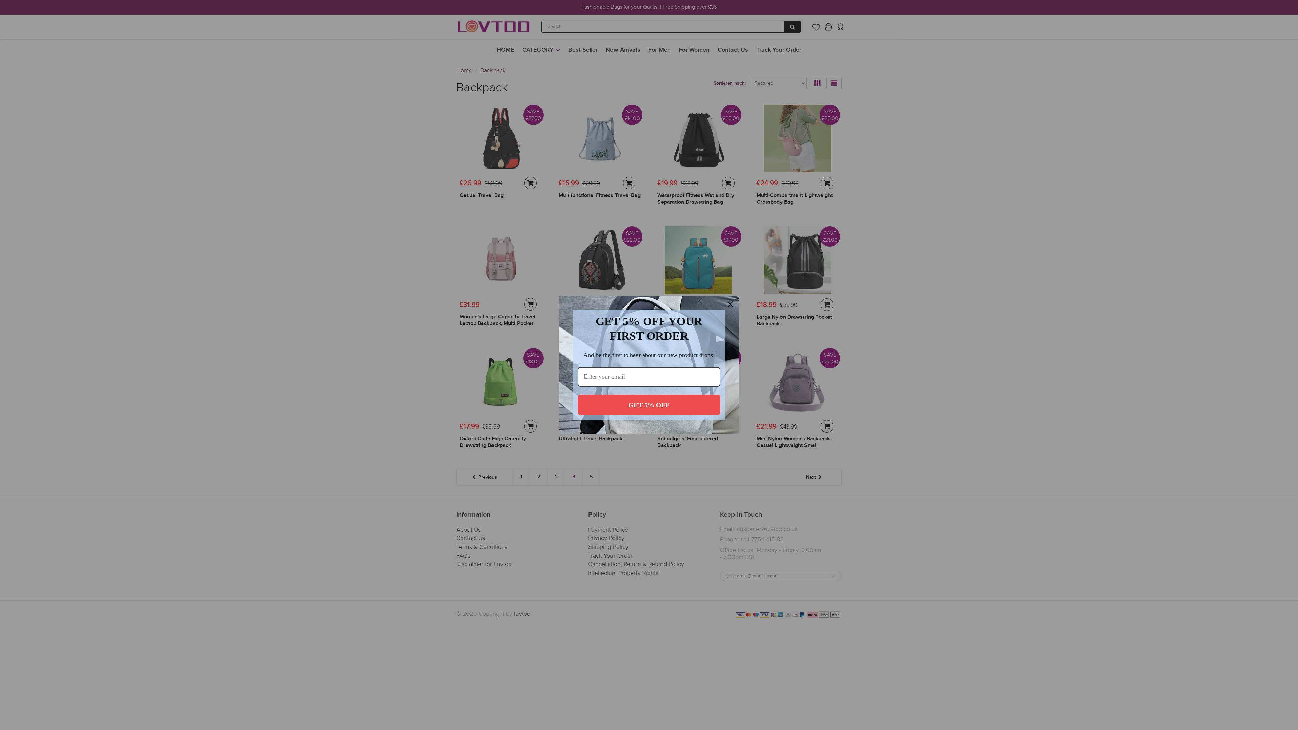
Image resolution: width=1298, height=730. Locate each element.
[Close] (730, 304)
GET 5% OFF (649, 405)
